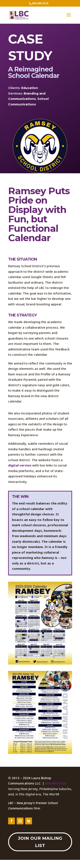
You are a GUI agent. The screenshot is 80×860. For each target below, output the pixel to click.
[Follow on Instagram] (20, 821)
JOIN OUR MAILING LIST (40, 842)
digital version (19, 465)
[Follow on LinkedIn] (28, 821)
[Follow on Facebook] (11, 821)
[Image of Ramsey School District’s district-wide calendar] (40, 663)
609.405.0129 (55, 783)
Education (29, 88)
